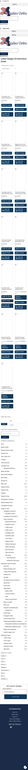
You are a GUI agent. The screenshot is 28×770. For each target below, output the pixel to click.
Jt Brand (3, 459)
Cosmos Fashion (10, 593)
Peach (3, 664)
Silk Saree (6, 649)
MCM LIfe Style (5, 471)
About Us (15, 712)
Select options (18, 297)
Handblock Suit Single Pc (11, 516)
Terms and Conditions (14, 719)
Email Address (7, 688)
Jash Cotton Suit (5, 456)
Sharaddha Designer (7, 505)
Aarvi (2, 444)
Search (4, 21)
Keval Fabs (7, 585)
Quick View (6, 109)
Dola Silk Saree (11, 557)
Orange (3, 667)
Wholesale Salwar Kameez (8, 563)
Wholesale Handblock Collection (13, 621)
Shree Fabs (7, 613)
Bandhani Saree (9, 524)
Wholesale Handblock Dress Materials (15, 624)
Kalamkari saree (9, 535)
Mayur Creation (8, 602)
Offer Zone (4, 483)
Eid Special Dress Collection (12, 580)
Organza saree (9, 541)
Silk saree (8, 555)
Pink (2, 673)
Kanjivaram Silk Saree (13, 560)
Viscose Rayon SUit (9, 618)
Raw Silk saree (9, 549)
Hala (6, 596)
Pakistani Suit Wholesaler (11, 607)
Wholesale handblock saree (13, 626)
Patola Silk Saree (10, 547)
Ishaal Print (7, 583)
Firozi (2, 658)
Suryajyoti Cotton (8, 615)
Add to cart (6, 105)
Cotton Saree (9, 530)
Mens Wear (4, 477)
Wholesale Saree (6, 635)
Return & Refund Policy (15, 721)
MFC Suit (6, 605)
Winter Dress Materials (10, 629)
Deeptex (6, 577)
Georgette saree (9, 533)
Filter (4, 424)
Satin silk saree (9, 552)
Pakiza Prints (4, 490)
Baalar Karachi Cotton (7, 450)
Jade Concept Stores (11, 599)
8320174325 (6, 28)
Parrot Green (4, 670)
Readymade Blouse (9, 468)
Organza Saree (5, 487)
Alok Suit (6, 566)
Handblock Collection (10, 511)
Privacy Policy (14, 714)
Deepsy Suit (4, 453)
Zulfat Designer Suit (9, 632)
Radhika (3, 493)
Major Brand (7, 588)
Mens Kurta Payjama (7, 474)
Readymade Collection (7, 499)
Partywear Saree (8, 646)
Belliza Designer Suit (9, 569)
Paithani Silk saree (10, 544)
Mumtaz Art (4, 480)
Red (2, 676)
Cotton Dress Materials (10, 571)
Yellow (3, 656)
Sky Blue (3, 679)
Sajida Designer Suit (6, 502)
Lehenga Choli (5, 465)
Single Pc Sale (5, 508)
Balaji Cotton (8, 591)
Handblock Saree (10, 513)
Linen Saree (8, 538)
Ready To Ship (5, 496)
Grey (2, 661)
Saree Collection (8, 519)
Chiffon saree (9, 527)
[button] (14, 4)
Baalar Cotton (5, 447)
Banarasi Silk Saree (10, 521)
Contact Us (5, 1)
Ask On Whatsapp (6, 114)
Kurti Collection (5, 462)
